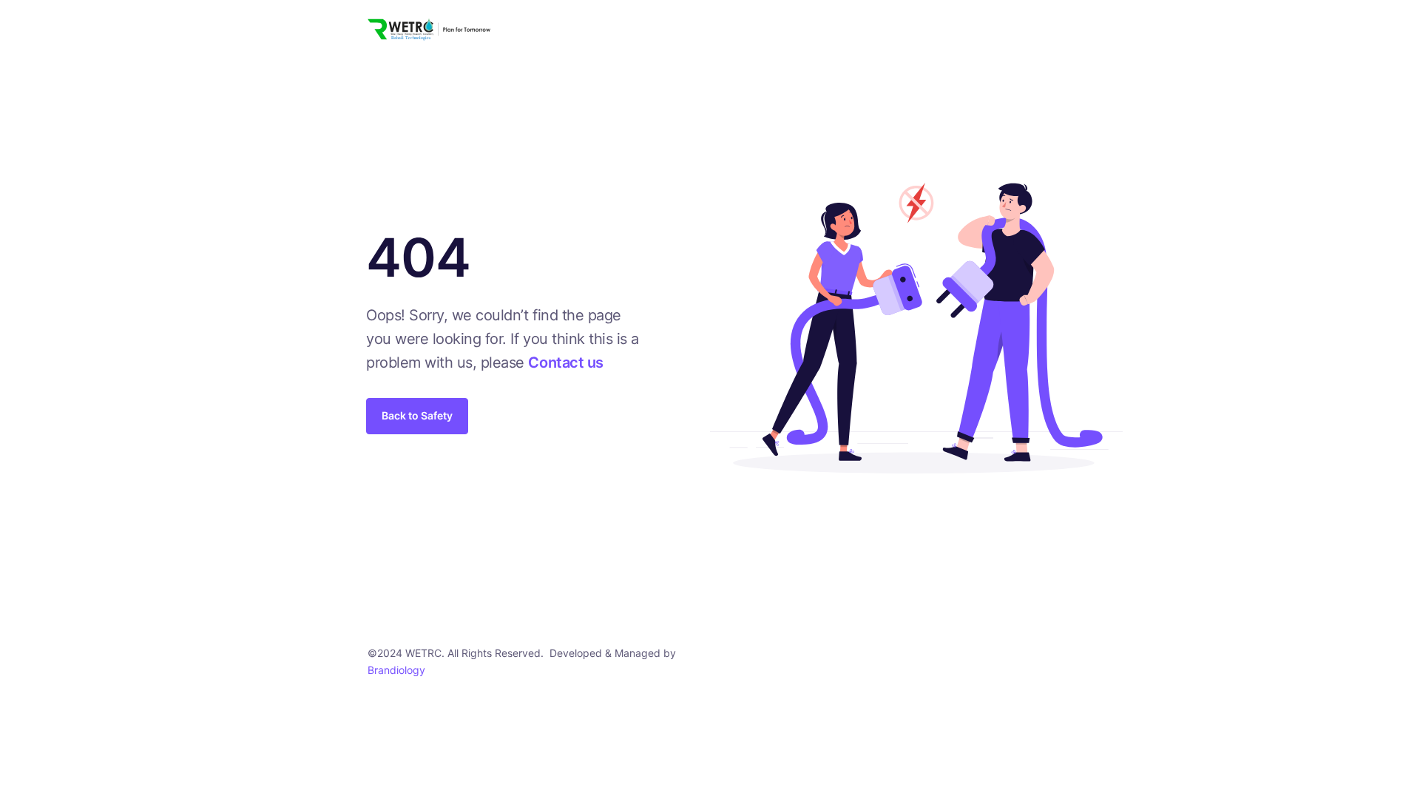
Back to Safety (417, 415)
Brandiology (396, 670)
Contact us (565, 362)
